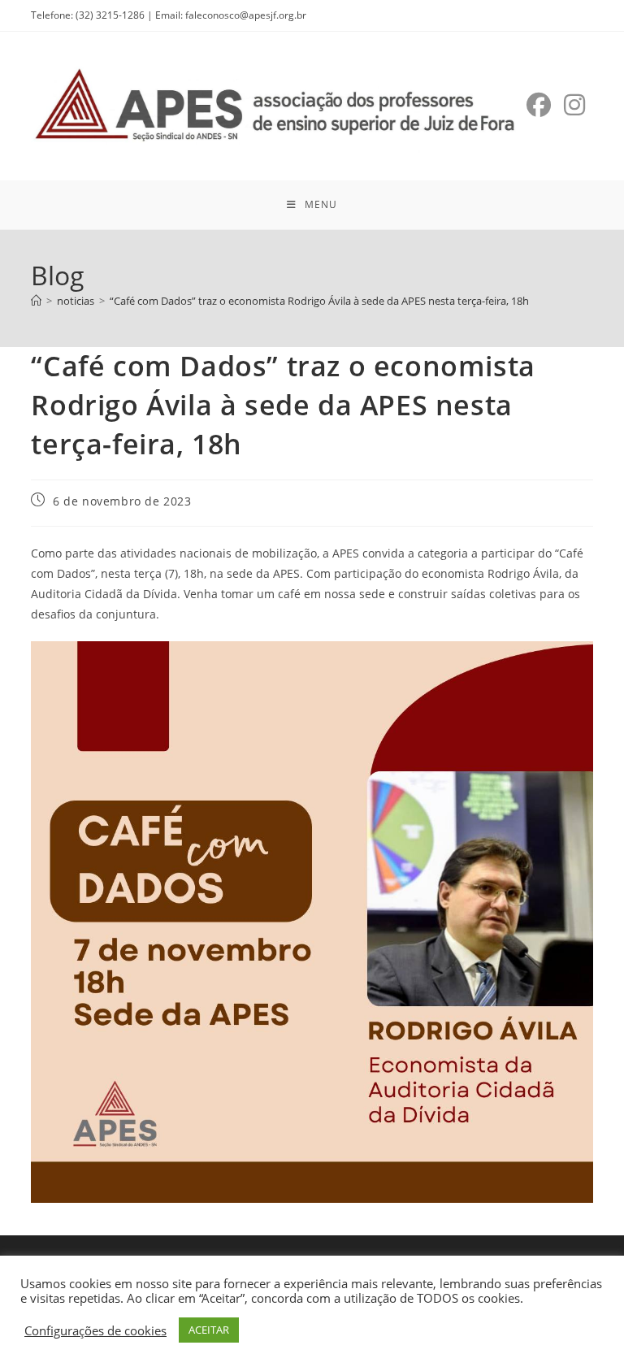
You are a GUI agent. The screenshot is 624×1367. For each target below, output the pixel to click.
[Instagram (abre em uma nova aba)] (574, 105)
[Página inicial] (36, 300)
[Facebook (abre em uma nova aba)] (538, 105)
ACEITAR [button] (208, 1329)
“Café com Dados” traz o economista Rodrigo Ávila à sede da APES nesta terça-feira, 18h (319, 300)
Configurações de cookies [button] (95, 1330)
